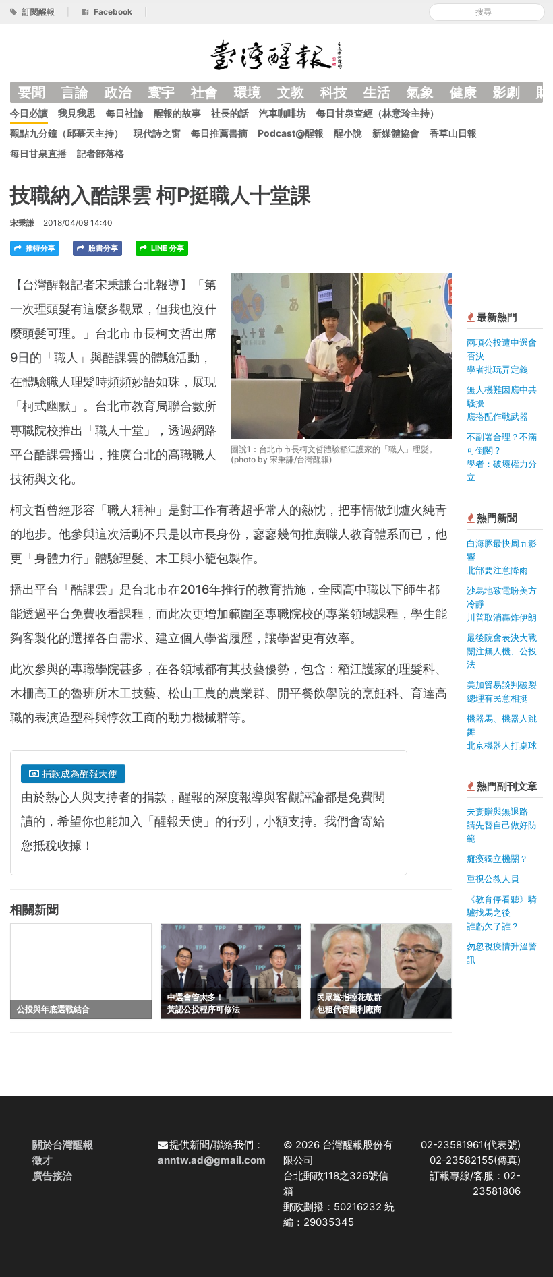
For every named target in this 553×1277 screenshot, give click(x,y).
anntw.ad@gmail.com (212, 1160)
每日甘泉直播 (38, 153)
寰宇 (161, 92)
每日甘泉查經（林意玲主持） (377, 113)
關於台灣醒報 (62, 1144)
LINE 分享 (166, 248)
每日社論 (125, 113)
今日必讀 (29, 113)
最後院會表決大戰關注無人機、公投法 (502, 651)
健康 (463, 92)
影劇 (506, 92)
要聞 (31, 92)
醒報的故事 (177, 113)
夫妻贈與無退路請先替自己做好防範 (502, 825)
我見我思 (77, 113)
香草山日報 (453, 133)
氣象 (420, 92)
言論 (74, 92)
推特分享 (39, 248)
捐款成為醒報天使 (78, 773)
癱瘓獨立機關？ (497, 858)
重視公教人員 (493, 878)
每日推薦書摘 (219, 133)
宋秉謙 (22, 223)
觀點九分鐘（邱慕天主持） (66, 133)
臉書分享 (102, 248)
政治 (118, 92)
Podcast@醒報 (291, 133)
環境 (247, 92)
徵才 (42, 1160)
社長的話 (230, 113)
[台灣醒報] (276, 53)
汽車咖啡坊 (282, 113)
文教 (290, 92)
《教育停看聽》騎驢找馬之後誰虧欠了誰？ (502, 912)
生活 (376, 92)
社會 (204, 92)
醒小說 (348, 133)
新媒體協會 (395, 133)
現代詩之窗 (157, 133)
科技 (333, 92)
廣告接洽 (52, 1175)
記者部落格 (100, 153)
